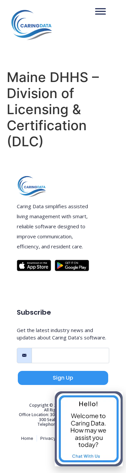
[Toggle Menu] (100, 11)
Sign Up (63, 378)
